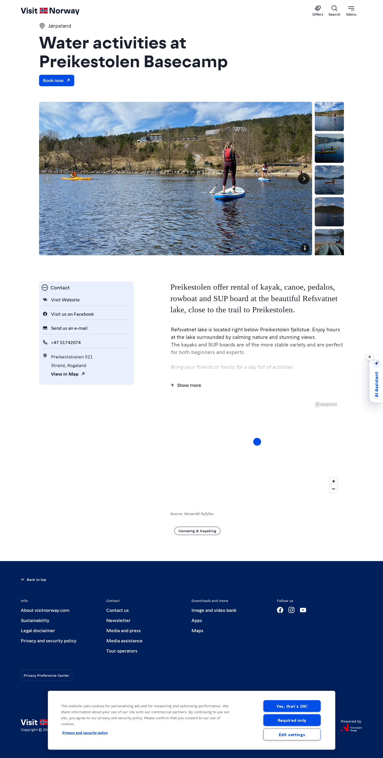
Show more (189, 385)
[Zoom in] (333, 481)
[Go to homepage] (59, 11)
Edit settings (292, 734)
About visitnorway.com (45, 610)
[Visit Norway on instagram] (291, 610)
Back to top (36, 579)
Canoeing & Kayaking (197, 530)
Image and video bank (213, 610)
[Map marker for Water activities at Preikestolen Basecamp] (257, 442)
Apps (196, 620)
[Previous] (47, 178)
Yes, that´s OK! (292, 706)
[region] (257, 447)
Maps (197, 630)
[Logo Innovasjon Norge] (351, 728)
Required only (292, 720)
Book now (53, 80)
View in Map (64, 374)
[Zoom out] (333, 489)
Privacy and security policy (48, 640)
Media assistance (124, 640)
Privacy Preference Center (46, 675)
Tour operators (121, 651)
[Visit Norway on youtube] (303, 610)
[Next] (304, 178)
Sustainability (35, 620)
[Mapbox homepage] (325, 404)
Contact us (117, 610)
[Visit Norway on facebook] (280, 610)
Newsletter (118, 620)
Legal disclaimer (38, 630)
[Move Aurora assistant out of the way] (369, 356)
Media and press (123, 630)
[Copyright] (305, 248)
